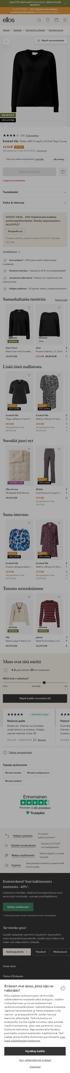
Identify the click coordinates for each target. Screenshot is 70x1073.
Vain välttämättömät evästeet (35, 1060)
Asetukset (35, 1066)
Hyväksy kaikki (35, 1051)
